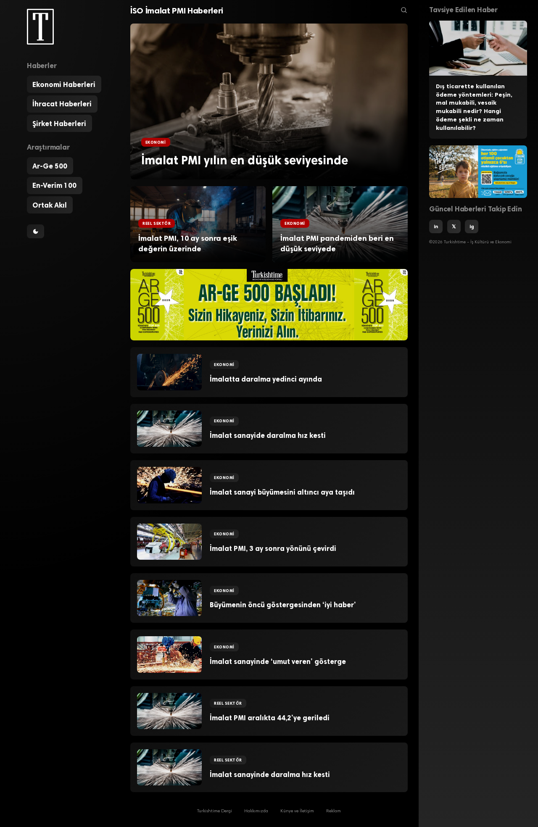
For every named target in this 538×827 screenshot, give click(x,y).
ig (471, 226)
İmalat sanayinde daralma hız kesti (270, 774)
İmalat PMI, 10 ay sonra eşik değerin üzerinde (187, 243)
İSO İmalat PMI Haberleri (176, 10)
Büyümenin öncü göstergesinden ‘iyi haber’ (283, 604)
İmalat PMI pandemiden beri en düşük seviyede (337, 243)
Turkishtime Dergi (214, 811)
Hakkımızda (256, 811)
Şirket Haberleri (59, 123)
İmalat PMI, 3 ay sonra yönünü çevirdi (273, 548)
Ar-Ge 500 (49, 166)
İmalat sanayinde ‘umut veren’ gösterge (278, 661)
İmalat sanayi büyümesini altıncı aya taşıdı (282, 492)
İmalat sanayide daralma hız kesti (268, 435)
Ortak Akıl (49, 205)
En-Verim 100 (54, 185)
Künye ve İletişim (297, 811)
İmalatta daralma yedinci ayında (266, 379)
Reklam (333, 811)
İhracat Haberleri (62, 104)
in (436, 226)
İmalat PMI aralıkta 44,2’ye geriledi (270, 718)
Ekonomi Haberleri (63, 84)
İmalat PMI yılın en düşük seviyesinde (244, 160)
